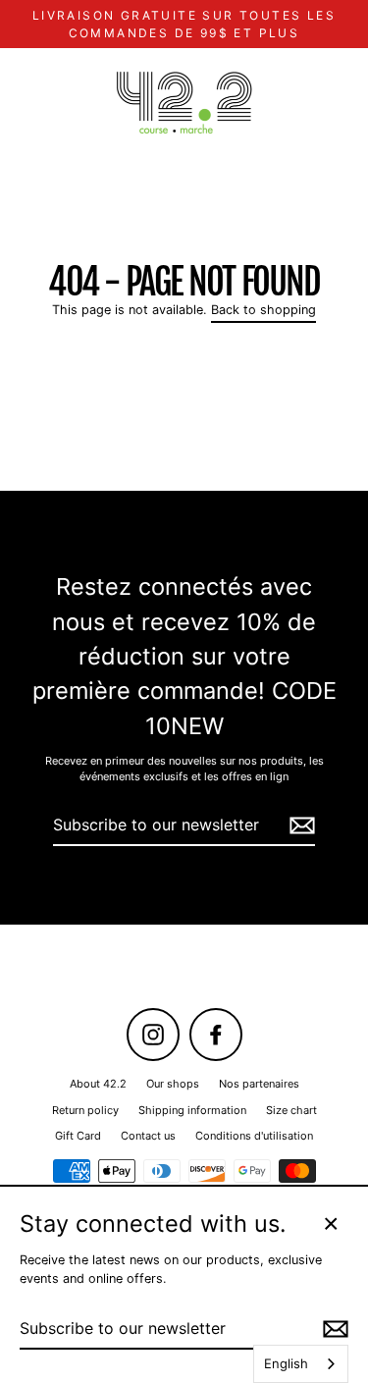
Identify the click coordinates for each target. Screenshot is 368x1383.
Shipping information (192, 1110)
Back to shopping (263, 309)
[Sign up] (299, 825)
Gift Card (78, 1136)
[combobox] (300, 1364)
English (286, 1363)
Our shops (172, 1083)
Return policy (85, 1110)
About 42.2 (98, 1083)
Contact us (148, 1136)
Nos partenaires (259, 1083)
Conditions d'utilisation (254, 1136)
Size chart (291, 1110)
